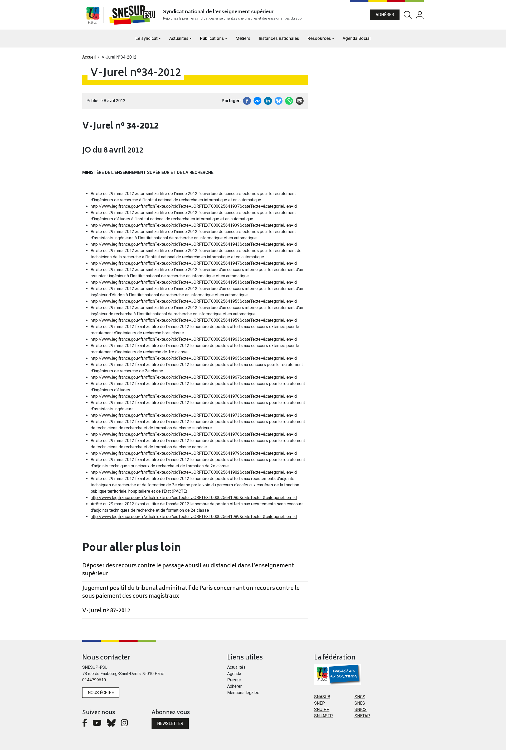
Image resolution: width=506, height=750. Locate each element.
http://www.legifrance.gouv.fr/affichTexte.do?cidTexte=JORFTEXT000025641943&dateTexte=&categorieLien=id (194, 244)
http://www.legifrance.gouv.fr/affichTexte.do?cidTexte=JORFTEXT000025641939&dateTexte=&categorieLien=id (194, 225)
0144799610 (94, 679)
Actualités (236, 667)
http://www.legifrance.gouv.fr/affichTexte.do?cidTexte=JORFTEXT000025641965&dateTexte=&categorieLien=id (194, 358)
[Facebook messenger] (257, 100)
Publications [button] (212, 38)
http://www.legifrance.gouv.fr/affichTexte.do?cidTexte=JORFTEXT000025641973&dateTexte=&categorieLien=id (194, 415)
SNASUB (322, 696)
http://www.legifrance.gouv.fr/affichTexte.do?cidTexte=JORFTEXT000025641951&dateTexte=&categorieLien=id (194, 282)
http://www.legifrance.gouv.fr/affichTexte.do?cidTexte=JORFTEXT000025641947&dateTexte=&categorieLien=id (194, 263)
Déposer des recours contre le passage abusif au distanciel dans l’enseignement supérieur (188, 570)
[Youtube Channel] (97, 724)
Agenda (234, 673)
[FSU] (92, 14)
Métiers (243, 38)
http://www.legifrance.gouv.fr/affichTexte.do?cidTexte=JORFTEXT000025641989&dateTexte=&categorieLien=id (194, 516)
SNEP (319, 703)
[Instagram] (124, 724)
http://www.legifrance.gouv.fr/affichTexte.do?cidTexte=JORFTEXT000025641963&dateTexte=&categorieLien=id (194, 339)
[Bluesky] (111, 724)
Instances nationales (279, 38)
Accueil (89, 57)
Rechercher (408, 15)
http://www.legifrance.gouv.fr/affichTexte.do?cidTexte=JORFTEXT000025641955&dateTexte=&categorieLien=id (194, 301)
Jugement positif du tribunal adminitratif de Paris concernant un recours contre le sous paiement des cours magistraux (191, 593)
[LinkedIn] (268, 100)
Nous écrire (101, 692)
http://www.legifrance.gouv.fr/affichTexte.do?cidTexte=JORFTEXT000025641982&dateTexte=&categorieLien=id (194, 472)
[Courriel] (300, 100)
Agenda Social (357, 38)
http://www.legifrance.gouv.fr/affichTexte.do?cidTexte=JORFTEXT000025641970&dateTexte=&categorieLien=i (192, 396)
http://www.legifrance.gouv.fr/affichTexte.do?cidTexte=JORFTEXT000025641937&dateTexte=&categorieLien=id (194, 206)
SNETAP (362, 715)
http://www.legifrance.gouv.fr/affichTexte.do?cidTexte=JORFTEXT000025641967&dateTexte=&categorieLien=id (194, 377)
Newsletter (170, 723)
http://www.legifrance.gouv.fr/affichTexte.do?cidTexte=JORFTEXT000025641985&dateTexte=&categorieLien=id (194, 497)
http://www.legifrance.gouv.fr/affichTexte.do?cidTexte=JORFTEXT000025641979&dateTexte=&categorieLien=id (194, 453)
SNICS (360, 709)
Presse (234, 679)
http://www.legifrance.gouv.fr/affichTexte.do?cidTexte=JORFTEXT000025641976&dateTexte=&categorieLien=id (194, 434)
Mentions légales (243, 692)
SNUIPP (321, 709)
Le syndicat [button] (146, 38)
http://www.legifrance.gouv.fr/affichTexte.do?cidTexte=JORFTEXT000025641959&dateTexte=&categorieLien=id (194, 320)
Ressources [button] (319, 38)
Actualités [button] (178, 38)
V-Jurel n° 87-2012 (106, 611)
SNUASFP (323, 715)
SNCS (359, 696)
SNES (359, 703)
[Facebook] (247, 100)
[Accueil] (133, 14)
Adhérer (385, 14)
